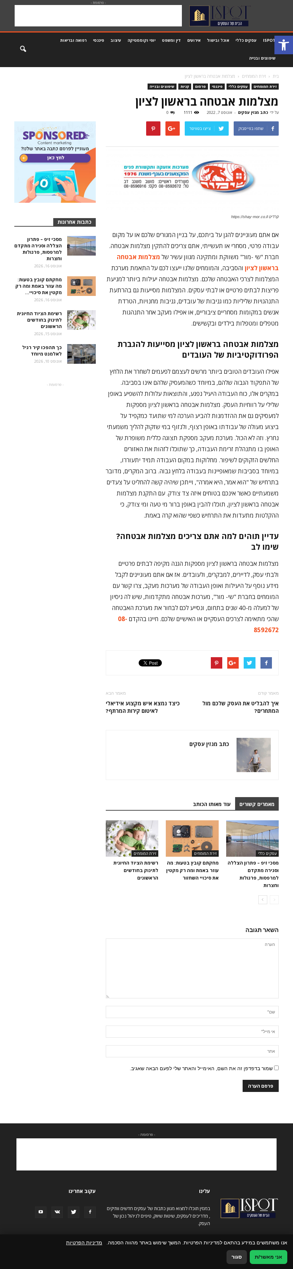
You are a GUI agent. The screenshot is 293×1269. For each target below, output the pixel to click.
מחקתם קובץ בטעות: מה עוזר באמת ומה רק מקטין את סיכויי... (38, 286)
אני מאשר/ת (268, 1257)
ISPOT (269, 40)
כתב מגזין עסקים (253, 112)
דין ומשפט (171, 40)
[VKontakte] (57, 1212)
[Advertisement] (98, 15)
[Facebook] (90, 1212)
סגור (237, 1257)
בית (276, 76)
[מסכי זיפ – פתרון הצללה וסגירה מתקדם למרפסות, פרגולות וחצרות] (252, 838)
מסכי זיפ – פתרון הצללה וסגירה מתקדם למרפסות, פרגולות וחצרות (38, 249)
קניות (184, 86)
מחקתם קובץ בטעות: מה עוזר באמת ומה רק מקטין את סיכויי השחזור (192, 870)
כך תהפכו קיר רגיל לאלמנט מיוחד (42, 350)
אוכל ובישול (218, 40)
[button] (283, 45)
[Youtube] (40, 1212)
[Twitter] (73, 1212)
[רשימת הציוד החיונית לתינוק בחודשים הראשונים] (132, 838)
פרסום (200, 86)
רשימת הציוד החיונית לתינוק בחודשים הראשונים (135, 870)
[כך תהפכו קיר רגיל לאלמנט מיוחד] (81, 354)
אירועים (193, 40)
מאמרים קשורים (256, 804)
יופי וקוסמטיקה (141, 40)
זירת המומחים (265, 86)
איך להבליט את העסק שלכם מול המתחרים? (240, 707)
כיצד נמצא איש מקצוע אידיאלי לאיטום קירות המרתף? (143, 707)
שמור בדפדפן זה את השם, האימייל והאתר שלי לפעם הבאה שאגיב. (201, 1068)
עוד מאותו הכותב (212, 804)
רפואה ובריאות (73, 40)
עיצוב (115, 40)
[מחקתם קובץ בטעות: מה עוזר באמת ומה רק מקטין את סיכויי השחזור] (192, 838)
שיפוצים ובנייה (262, 58)
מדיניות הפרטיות (84, 1242)
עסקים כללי (246, 40)
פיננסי (98, 40)
